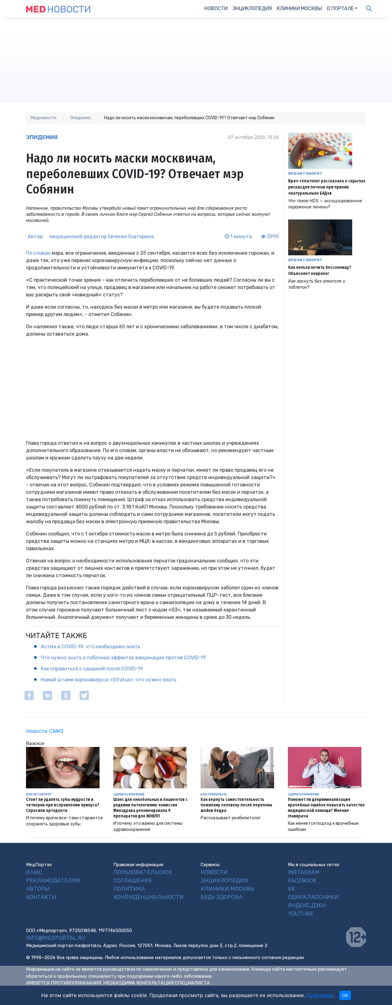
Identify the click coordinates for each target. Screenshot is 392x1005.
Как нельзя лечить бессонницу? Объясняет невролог (319, 270)
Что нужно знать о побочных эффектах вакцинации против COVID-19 (123, 657)
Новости (216, 8)
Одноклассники (313, 897)
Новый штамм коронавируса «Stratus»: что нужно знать (108, 680)
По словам (38, 253)
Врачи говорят (305, 173)
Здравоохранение (129, 794)
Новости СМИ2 (45, 731)
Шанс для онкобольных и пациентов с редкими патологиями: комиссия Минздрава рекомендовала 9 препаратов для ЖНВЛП (150, 808)
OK (345, 995)
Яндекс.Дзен (307, 905)
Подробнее (320, 995)
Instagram (303, 872)
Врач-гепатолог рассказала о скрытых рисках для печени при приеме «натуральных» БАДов (326, 187)
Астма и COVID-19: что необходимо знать (90, 646)
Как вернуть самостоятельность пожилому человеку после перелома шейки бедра (236, 805)
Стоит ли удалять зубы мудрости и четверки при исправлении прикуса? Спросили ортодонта (62, 805)
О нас (34, 872)
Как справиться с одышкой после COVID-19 (92, 669)
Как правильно (214, 794)
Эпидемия (42, 137)
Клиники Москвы (299, 8)
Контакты (41, 897)
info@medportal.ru (55, 938)
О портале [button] (340, 8)
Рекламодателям (53, 880)
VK (291, 888)
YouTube (300, 913)
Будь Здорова (221, 897)
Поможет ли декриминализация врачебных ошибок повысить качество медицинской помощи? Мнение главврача (326, 808)
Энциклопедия (252, 8)
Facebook (302, 880)
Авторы (37, 888)
